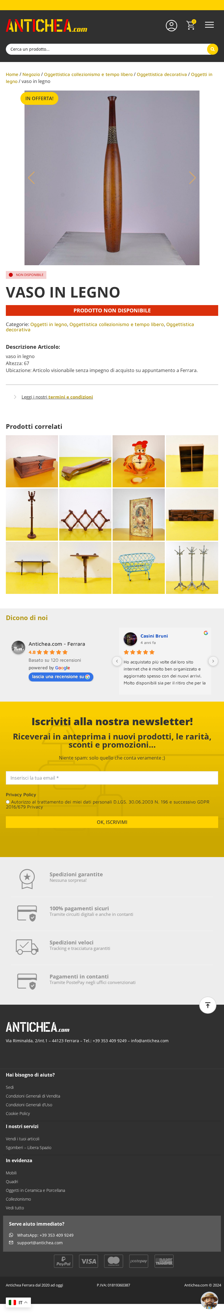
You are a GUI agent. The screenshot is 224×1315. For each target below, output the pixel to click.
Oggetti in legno (48, 324)
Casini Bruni (154, 635)
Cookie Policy (18, 1113)
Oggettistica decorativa (162, 74)
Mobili (11, 1173)
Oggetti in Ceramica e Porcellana (35, 1190)
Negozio (31, 74)
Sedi (10, 1087)
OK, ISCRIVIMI (112, 822)
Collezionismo (18, 1199)
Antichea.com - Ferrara (57, 644)
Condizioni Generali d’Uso (29, 1104)
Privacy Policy (21, 794)
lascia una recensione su (58, 676)
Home (12, 74)
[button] (209, 25)
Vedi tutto (15, 1207)
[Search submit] (212, 49)
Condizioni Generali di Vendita (33, 1096)
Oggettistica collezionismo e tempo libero (88, 74)
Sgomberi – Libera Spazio (28, 1147)
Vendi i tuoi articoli (22, 1138)
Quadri (12, 1181)
